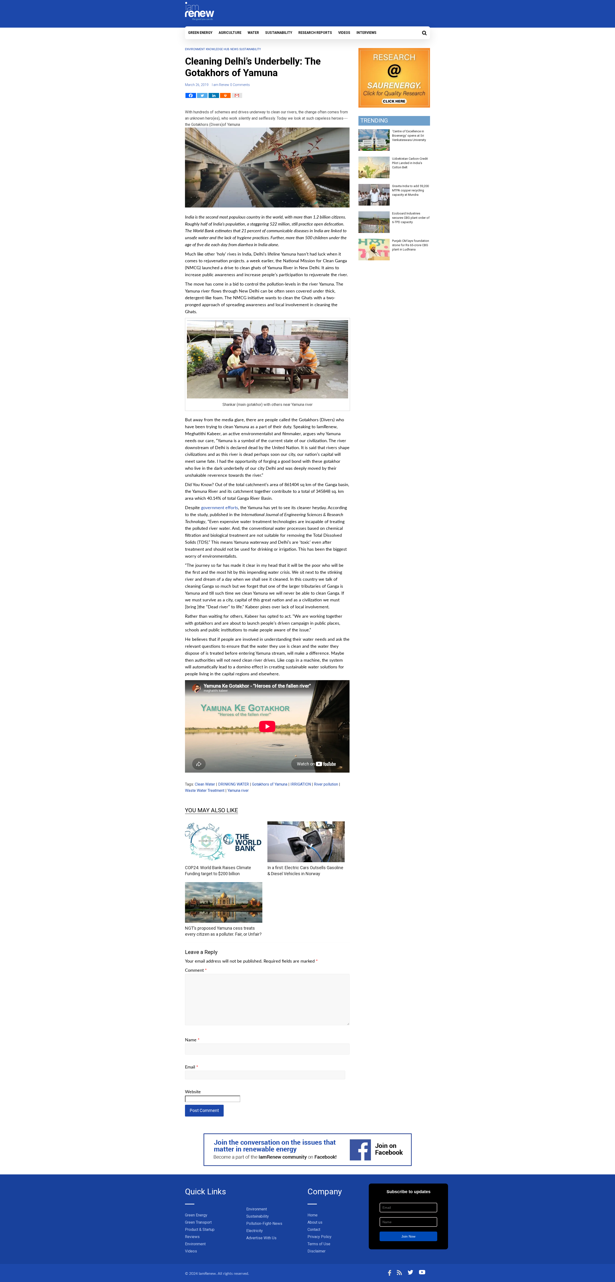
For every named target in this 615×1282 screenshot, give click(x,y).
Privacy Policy (320, 1236)
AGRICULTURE (230, 33)
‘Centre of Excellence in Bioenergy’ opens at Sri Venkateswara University (409, 135)
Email (191, 1067)
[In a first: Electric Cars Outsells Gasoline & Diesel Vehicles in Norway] (306, 824)
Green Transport (198, 1222)
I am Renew (220, 85)
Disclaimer (317, 1251)
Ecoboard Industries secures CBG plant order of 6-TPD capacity (411, 218)
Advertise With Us (261, 1238)
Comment (196, 970)
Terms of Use (319, 1244)
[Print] (225, 95)
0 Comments (240, 85)
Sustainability (278, 33)
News (234, 49)
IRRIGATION (300, 784)
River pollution (326, 784)
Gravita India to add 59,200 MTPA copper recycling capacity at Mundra (410, 190)
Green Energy (200, 33)
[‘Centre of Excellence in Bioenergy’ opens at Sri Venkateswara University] (374, 132)
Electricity (254, 1230)
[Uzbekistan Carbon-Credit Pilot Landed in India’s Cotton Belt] (374, 159)
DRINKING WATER (233, 784)
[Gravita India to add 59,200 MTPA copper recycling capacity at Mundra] (374, 187)
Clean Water (205, 784)
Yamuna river (238, 790)
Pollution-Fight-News (264, 1223)
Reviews (192, 1236)
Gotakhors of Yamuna (269, 784)
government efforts (219, 508)
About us (315, 1222)
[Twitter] (202, 95)
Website (193, 1092)
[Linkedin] (214, 95)
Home (313, 1215)
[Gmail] (237, 95)
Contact (314, 1229)
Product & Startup (200, 1229)
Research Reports (315, 33)
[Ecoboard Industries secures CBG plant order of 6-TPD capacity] (374, 214)
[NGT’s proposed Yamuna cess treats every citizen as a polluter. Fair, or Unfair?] (223, 885)
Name (192, 1040)
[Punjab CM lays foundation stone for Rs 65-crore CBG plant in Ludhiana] (374, 241)
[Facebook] (190, 95)
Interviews (366, 33)
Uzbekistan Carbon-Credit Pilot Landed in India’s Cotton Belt (410, 163)
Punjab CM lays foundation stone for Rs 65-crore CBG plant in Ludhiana (410, 245)
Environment (195, 49)
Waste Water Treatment (204, 790)
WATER (253, 33)
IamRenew (207, 1274)
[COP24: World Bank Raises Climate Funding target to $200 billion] (223, 824)
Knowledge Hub (217, 49)
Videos (344, 33)
